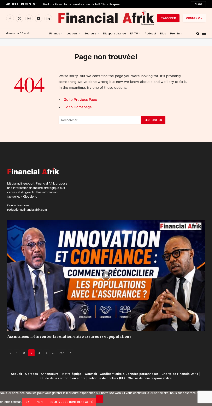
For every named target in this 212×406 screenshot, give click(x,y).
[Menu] (204, 33)
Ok (27, 402)
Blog (198, 4)
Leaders (72, 33)
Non (40, 402)
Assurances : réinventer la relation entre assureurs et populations (69, 336)
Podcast (150, 33)
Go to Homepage (78, 107)
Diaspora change (114, 33)
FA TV (134, 33)
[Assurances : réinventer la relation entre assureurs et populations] (106, 275)
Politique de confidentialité (71, 402)
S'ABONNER (168, 18)
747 (61, 352)
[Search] (197, 33)
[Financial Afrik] (106, 18)
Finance (54, 33)
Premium (176, 33)
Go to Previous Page (80, 99)
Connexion (194, 18)
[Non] (99, 399)
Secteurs (90, 33)
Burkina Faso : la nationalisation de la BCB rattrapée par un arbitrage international (84, 4)
